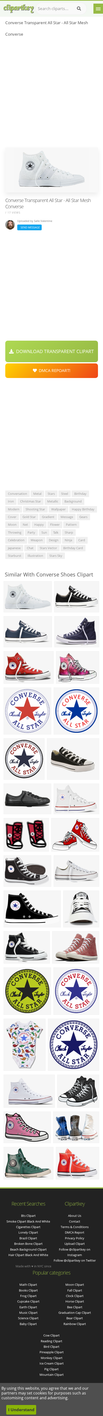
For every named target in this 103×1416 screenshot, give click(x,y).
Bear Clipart (74, 1318)
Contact (74, 1221)
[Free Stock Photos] (18, 7)
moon (12, 524)
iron (11, 501)
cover (12, 517)
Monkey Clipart (52, 1358)
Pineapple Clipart (52, 1352)
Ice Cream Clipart (52, 1363)
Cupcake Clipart (28, 1301)
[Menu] (98, 9)
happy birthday (83, 509)
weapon (37, 540)
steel (64, 493)
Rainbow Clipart (74, 1324)
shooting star (35, 509)
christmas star (30, 501)
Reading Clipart (51, 1341)
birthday (80, 493)
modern (13, 509)
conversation (17, 493)
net (25, 524)
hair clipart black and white (28, 1255)
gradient (48, 517)
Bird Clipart (51, 1346)
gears (83, 517)
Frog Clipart (28, 1296)
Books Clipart (28, 1290)
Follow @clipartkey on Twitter (75, 1260)
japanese (14, 548)
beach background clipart (28, 1249)
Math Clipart (28, 1284)
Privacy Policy (74, 1238)
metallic (52, 501)
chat (30, 548)
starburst (14, 555)
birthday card (73, 548)
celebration (16, 540)
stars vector (48, 548)
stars (51, 493)
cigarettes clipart (28, 1227)
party (31, 532)
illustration (35, 555)
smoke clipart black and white (28, 1221)
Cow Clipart (51, 1335)
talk (55, 532)
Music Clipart (28, 1312)
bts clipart (28, 1215)
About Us (74, 1215)
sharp (69, 532)
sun (44, 532)
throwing (14, 532)
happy (39, 524)
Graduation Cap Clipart (74, 1312)
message (67, 517)
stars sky (55, 555)
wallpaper (58, 509)
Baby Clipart (28, 1324)
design (53, 540)
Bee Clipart (74, 1307)
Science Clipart (28, 1318)
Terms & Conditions (75, 1227)
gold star (29, 517)
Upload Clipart (74, 1243)
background (73, 501)
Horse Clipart (74, 1301)
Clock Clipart (75, 1296)
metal (37, 493)
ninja (68, 540)
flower (55, 524)
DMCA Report (74, 1232)
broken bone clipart (28, 1243)
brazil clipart (28, 1238)
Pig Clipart (51, 1369)
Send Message (29, 227)
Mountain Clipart (52, 1374)
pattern (71, 524)
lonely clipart (28, 1232)
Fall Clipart (74, 1290)
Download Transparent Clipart (54, 351)
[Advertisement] (51, 93)
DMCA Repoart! (53, 370)
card (81, 540)
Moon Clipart (74, 1284)
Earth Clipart (28, 1307)
